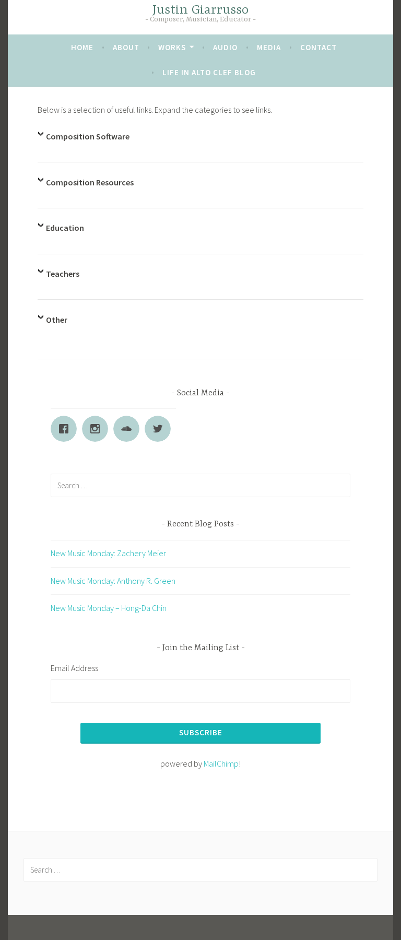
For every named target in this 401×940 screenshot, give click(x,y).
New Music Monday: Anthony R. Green (113, 580)
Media (269, 47)
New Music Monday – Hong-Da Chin (109, 608)
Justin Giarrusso (200, 10)
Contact (318, 47)
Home (82, 47)
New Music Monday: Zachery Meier (108, 553)
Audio (225, 47)
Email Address (74, 668)
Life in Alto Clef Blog (209, 72)
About (126, 47)
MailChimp (221, 763)
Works (172, 47)
